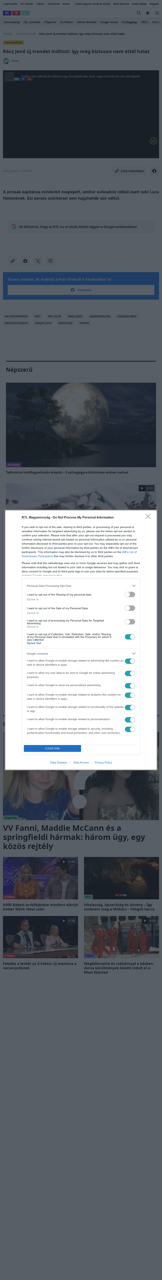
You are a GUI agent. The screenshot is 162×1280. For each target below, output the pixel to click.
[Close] (149, 517)
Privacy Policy (103, 762)
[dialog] (81, 640)
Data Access (81, 762)
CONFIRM (52, 748)
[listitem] (81, 586)
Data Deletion (58, 762)
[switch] (130, 594)
